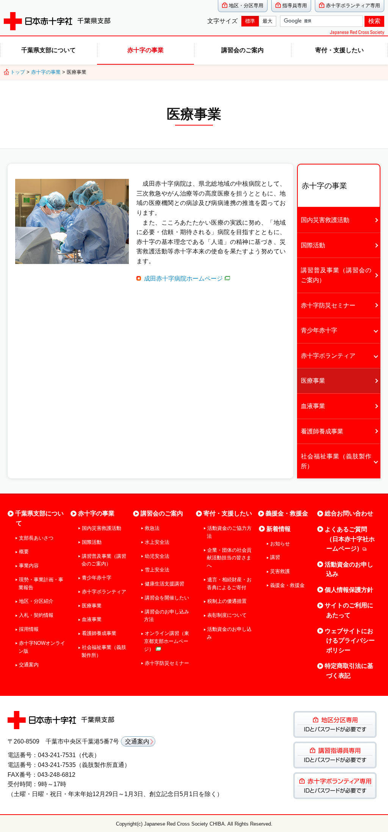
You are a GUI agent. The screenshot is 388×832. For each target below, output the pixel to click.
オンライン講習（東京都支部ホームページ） (166, 641)
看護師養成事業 (322, 431)
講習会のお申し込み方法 (166, 615)
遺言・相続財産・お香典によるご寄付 (229, 583)
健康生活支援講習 (164, 584)
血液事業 (313, 406)
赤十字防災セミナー (328, 305)
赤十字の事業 (145, 50)
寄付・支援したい (339, 50)
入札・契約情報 (36, 615)
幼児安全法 (157, 556)
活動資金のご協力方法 (229, 532)
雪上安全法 (157, 570)
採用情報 (29, 629)
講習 (275, 557)
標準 (250, 21)
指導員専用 (294, 5)
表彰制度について (227, 615)
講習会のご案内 (242, 50)
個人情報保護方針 (349, 590)
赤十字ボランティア (328, 355)
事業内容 (29, 565)
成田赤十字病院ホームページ (183, 278)
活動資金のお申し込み (229, 633)
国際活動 (313, 245)
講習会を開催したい (167, 598)
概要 (24, 551)
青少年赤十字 (319, 330)
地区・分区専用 (246, 5)
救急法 (152, 528)
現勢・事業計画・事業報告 (41, 583)
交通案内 (29, 664)
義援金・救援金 (287, 513)
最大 (267, 21)
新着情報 (278, 529)
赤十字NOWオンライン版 (42, 647)
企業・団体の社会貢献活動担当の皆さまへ (229, 558)
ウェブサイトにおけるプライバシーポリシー (350, 640)
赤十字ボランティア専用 (353, 5)
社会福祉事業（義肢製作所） (336, 461)
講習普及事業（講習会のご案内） (336, 275)
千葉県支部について (48, 50)
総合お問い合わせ (349, 513)
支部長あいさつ (36, 538)
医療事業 (313, 380)
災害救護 (280, 571)
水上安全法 (157, 542)
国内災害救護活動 (325, 220)
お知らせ (280, 543)
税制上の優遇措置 (227, 601)
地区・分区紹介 (36, 601)
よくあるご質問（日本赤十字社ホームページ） (350, 539)
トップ (17, 72)
